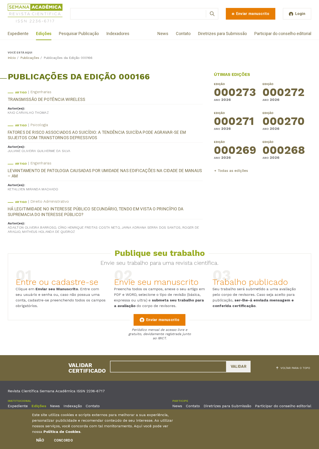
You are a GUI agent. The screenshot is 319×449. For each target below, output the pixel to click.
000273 (235, 92)
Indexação (73, 406)
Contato (183, 33)
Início (12, 58)
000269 (235, 150)
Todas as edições (233, 170)
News (162, 33)
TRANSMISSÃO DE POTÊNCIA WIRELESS (46, 99)
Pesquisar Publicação (79, 33)
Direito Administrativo (49, 201)
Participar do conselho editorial (282, 33)
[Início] (35, 14)
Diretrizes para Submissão (222, 33)
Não (40, 440)
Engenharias (40, 92)
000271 (234, 121)
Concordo (63, 440)
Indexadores (117, 33)
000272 (283, 92)
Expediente (18, 33)
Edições (43, 33)
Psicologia (39, 125)
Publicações (29, 58)
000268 (283, 150)
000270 (283, 121)
